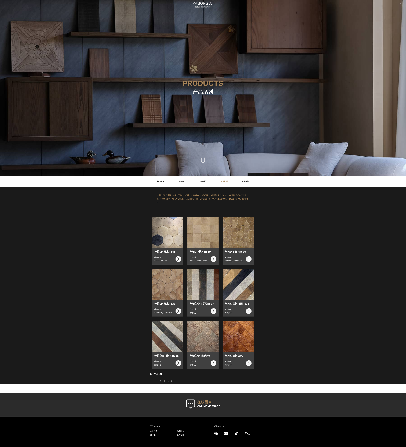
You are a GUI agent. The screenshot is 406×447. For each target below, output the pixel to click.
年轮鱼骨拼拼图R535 (166, 355)
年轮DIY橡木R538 (165, 303)
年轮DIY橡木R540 (200, 251)
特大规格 (245, 181)
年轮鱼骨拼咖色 (234, 355)
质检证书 (180, 431)
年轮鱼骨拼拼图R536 (237, 303)
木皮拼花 (181, 181)
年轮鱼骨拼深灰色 (200, 355)
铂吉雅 (203, 5)
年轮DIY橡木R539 (235, 251)
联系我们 (180, 435)
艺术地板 (224, 181)
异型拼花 (203, 181)
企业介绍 (153, 431)
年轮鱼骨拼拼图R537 (202, 303)
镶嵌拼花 (160, 181)
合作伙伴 (153, 435)
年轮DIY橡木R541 (164, 251)
